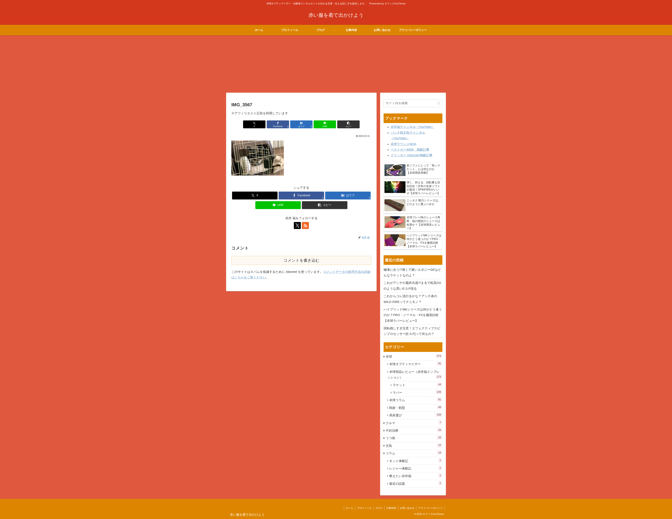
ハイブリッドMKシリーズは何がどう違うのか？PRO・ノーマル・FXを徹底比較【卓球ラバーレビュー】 (413, 315)
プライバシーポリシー (430, 508)
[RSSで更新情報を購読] (305, 225)
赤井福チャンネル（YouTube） (412, 127)
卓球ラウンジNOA (403, 144)
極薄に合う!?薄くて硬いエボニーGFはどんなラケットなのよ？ (412, 272)
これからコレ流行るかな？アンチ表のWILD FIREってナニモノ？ (410, 298)
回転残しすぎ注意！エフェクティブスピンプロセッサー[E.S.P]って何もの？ (412, 331)
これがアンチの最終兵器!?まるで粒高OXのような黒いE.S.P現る (412, 285)
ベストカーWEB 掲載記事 (410, 149)
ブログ (379, 508)
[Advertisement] (336, 64)
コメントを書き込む (301, 260)
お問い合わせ (407, 508)
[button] (348, 124)
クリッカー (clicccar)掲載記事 (411, 155)
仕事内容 (391, 508)
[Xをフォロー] (297, 225)
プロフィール (364, 508)
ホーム (349, 508)
